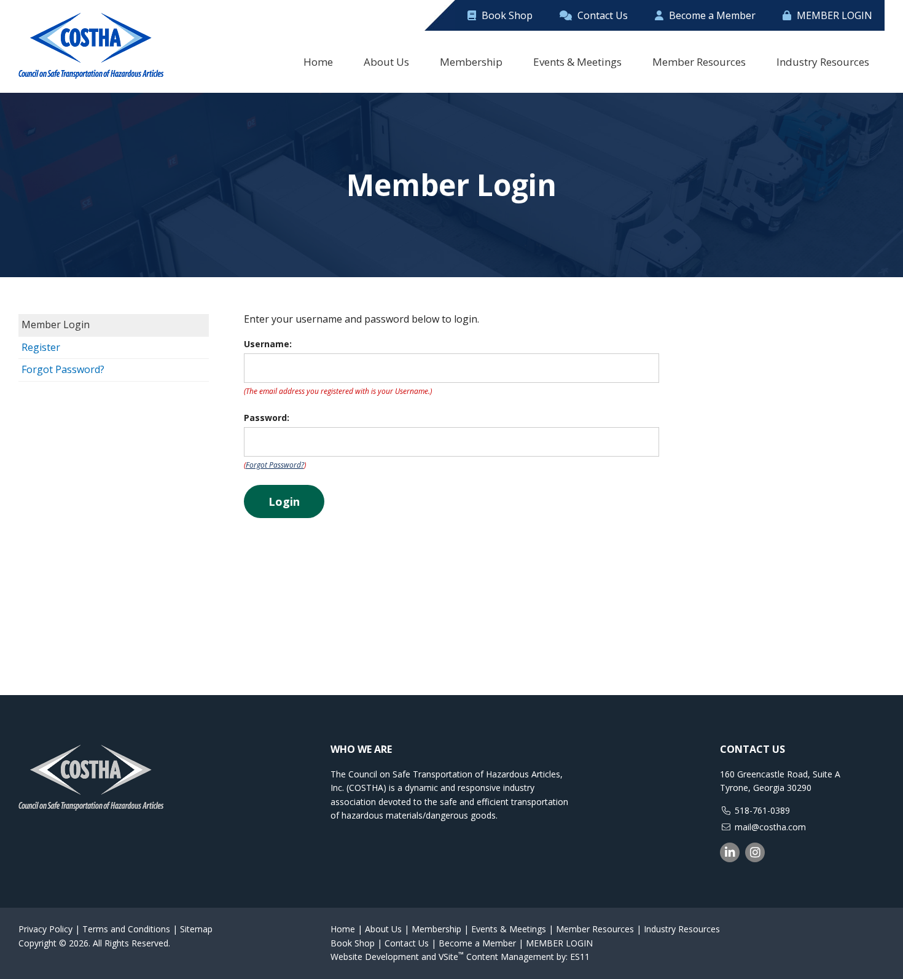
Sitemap (196, 929)
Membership (436, 929)
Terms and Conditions (126, 929)
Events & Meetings (508, 929)
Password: (266, 417)
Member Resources (595, 929)
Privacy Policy (45, 929)
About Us (383, 929)
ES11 (580, 956)
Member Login (56, 324)
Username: (268, 344)
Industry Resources (682, 929)
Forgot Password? (63, 369)
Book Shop (506, 15)
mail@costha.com (770, 827)
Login (284, 501)
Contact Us (601, 15)
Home (342, 929)
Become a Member (711, 15)
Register (41, 347)
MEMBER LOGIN (833, 15)
